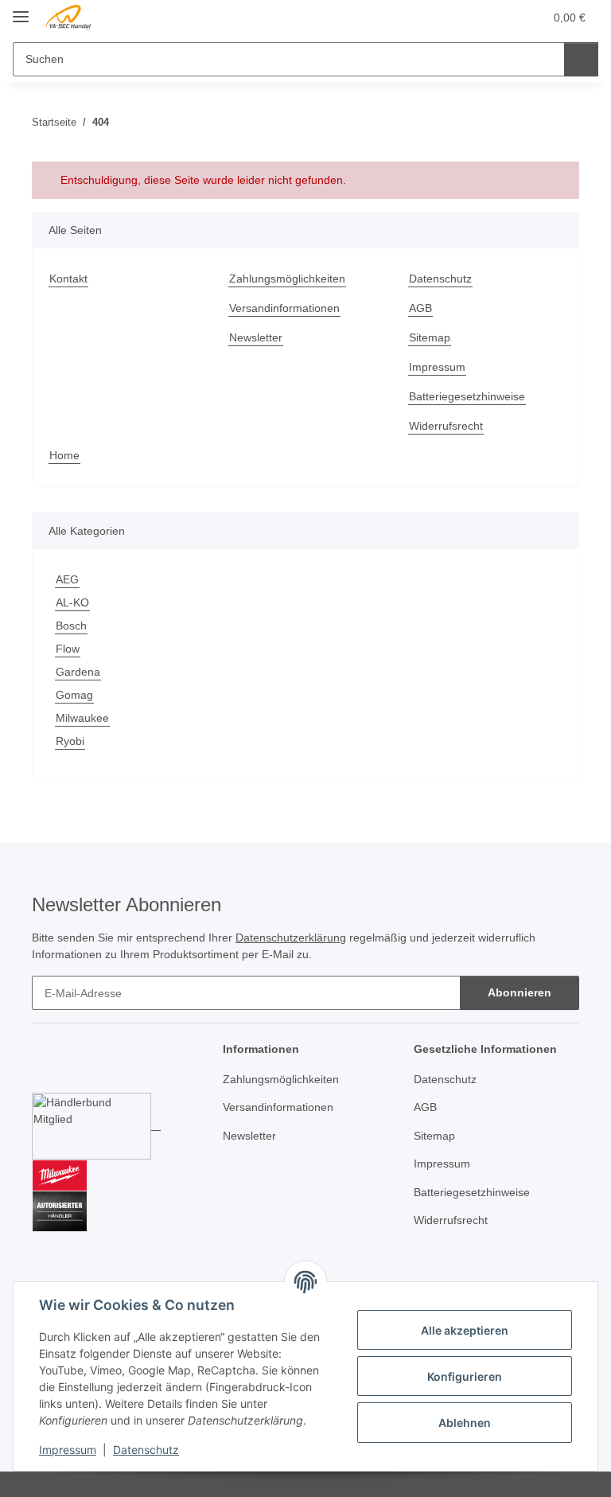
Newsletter (255, 337)
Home (64, 455)
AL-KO (72, 602)
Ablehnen (464, 1422)
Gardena (78, 671)
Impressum (67, 1449)
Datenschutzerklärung (290, 937)
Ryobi (70, 741)
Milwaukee (82, 717)
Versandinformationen (284, 308)
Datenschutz (146, 1449)
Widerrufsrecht (446, 425)
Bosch (71, 625)
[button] (468, 17)
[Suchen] (581, 59)
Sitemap (429, 337)
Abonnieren (519, 992)
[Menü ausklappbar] (21, 10)
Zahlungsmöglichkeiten (287, 278)
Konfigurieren (464, 1376)
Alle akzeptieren (464, 1330)
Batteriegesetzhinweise (467, 396)
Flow (68, 648)
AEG (67, 579)
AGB (420, 308)
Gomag (74, 694)
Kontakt (68, 278)
